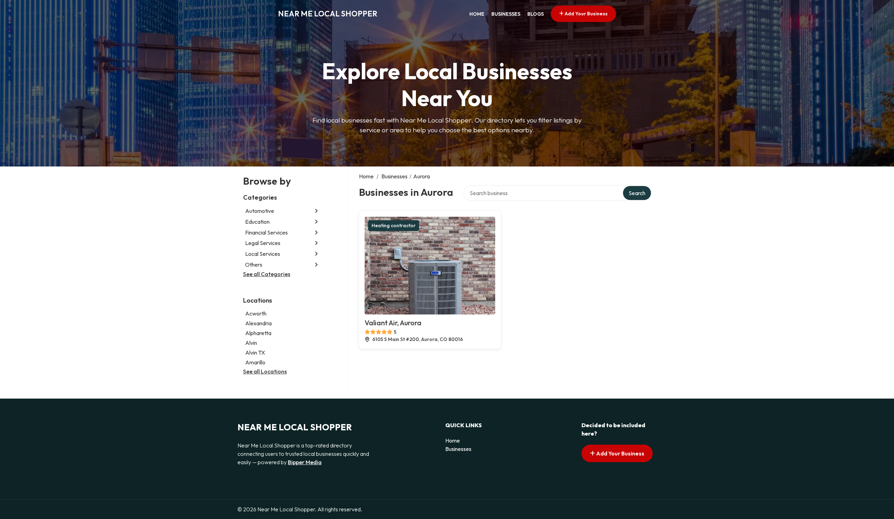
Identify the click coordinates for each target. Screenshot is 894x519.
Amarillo (255, 362)
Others (253, 264)
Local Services (262, 253)
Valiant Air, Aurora (393, 322)
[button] (316, 211)
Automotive (259, 210)
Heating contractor (394, 225)
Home (476, 14)
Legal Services (262, 242)
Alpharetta (258, 332)
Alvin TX (255, 352)
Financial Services (266, 232)
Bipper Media (305, 462)
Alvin (251, 342)
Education (257, 221)
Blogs (535, 14)
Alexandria (258, 323)
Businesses (505, 14)
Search (637, 193)
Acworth (255, 313)
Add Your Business (586, 13)
